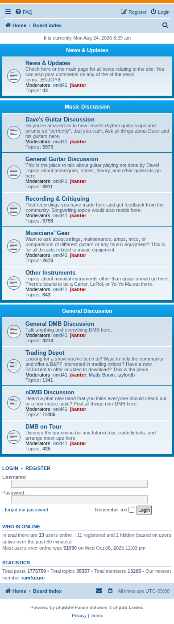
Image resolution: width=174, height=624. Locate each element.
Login (10, 468)
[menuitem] (24, 12)
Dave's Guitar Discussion (60, 119)
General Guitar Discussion (61, 159)
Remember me (111, 509)
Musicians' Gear (47, 233)
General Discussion (87, 311)
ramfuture (33, 577)
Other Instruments (50, 272)
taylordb (126, 374)
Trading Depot (44, 352)
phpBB (63, 607)
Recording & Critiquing (57, 198)
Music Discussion (87, 107)
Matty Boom (102, 374)
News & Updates (87, 50)
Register (37, 468)
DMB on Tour (43, 426)
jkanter (78, 85)
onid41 (60, 85)
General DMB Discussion (59, 323)
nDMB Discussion (50, 392)
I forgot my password (25, 509)
